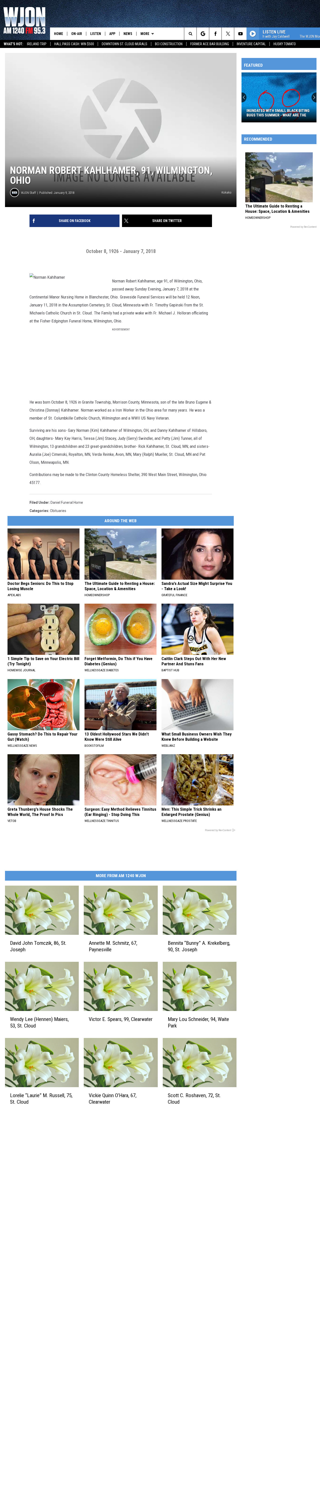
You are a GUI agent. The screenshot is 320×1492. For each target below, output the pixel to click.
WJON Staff (28, 193)
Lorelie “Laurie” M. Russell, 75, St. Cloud (41, 1098)
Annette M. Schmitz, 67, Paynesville (113, 946)
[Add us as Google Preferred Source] (203, 33)
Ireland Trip (36, 44)
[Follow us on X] (228, 33)
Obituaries (58, 511)
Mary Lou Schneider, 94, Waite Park (198, 1022)
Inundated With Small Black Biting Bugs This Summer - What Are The (278, 112)
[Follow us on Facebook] (215, 33)
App (112, 34)
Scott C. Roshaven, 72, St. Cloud (194, 1098)
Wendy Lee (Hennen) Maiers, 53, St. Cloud (39, 1022)
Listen (95, 34)
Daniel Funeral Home (66, 502)
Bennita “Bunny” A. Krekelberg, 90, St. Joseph (199, 946)
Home (58, 34)
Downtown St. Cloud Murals (124, 44)
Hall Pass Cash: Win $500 (74, 44)
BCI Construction (168, 44)
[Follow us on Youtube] (240, 33)
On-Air (76, 34)
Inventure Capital (251, 44)
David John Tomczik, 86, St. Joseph (38, 946)
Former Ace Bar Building (209, 44)
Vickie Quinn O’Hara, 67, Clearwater (112, 1098)
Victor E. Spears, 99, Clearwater (120, 1019)
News (128, 34)
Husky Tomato (285, 44)
